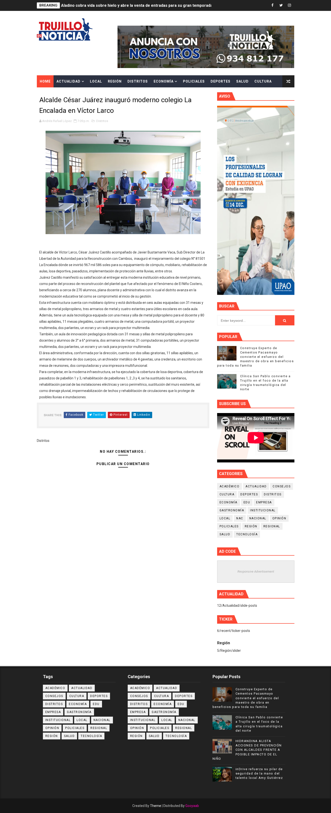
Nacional (257, 518)
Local (96, 81)
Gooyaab (192, 806)
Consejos (282, 486)
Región (115, 81)
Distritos (137, 81)
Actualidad (68, 81)
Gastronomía (232, 510)
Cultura (263, 81)
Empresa (264, 502)
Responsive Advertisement (255, 571)
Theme (155, 806)
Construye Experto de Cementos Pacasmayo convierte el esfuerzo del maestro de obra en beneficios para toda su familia (255, 357)
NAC (239, 518)
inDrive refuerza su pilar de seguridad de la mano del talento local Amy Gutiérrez (259, 773)
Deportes (220, 81)
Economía (163, 81)
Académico (230, 486)
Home (45, 81)
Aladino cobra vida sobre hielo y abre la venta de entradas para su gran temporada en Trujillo (146, 5)
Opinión (279, 518)
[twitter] (281, 5)
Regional (271, 526)
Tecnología (247, 534)
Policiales (194, 81)
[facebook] (272, 5)
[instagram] (289, 5)
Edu (247, 502)
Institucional (263, 510)
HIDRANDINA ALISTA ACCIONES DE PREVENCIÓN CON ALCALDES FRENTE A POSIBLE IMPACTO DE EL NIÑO (247, 749)
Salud (242, 81)
